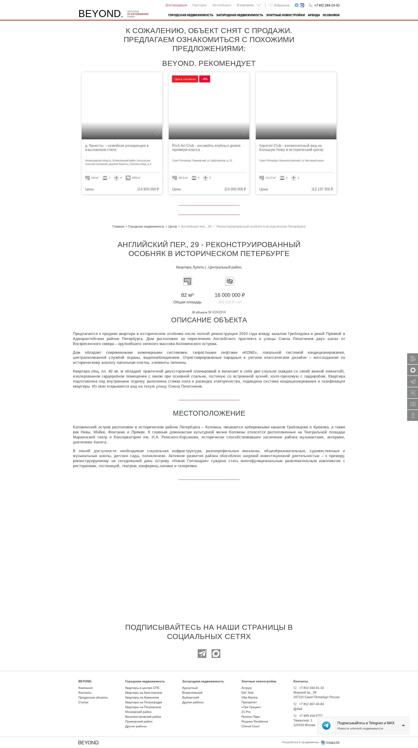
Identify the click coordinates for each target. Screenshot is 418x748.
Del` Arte (247, 692)
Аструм (246, 688)
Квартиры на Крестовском (143, 692)
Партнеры (199, 5)
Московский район (138, 712)
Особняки (331, 15)
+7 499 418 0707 (311, 715)
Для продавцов (176, 5)
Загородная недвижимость (239, 15)
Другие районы (136, 726)
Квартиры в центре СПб (142, 688)
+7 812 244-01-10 (327, 5)
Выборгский (190, 697)
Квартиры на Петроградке (143, 702)
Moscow (133, 11)
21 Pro (246, 712)
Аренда (314, 15)
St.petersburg (138, 14)
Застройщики (221, 5)
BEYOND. (85, 681)
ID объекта (199, 312)
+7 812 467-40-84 (311, 704)
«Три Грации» (251, 707)
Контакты (84, 692)
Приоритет (249, 702)
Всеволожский (192, 692)
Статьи (83, 702)
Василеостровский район (143, 716)
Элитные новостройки (285, 15)
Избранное (282, 5)
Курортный (190, 688)
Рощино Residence (254, 721)
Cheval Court (250, 726)
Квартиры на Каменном (142, 697)
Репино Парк (250, 716)
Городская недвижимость (190, 15)
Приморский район (138, 721)
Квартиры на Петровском (143, 707)
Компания (85, 688)
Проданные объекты (93, 697)
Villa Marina (249, 697)
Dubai (131, 16)
